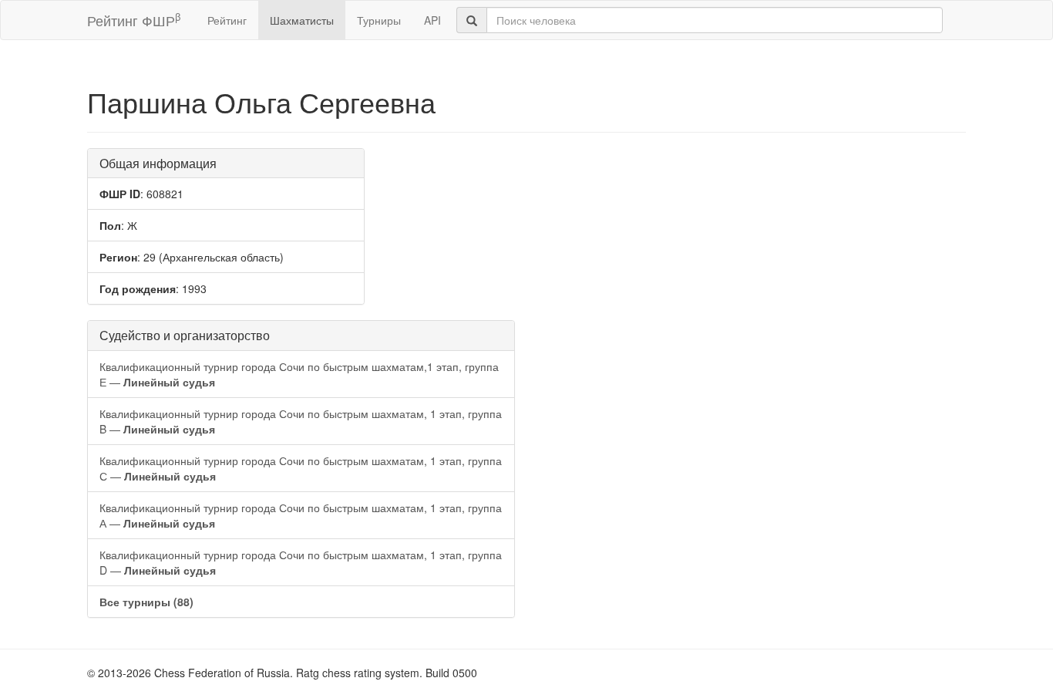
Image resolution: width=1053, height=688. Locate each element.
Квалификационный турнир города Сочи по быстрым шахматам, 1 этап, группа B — (300, 421)
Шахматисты (302, 20)
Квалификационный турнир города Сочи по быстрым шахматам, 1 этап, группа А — (300, 515)
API (432, 20)
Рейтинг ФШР (133, 19)
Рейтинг (227, 20)
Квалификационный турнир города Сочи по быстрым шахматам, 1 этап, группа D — (300, 562)
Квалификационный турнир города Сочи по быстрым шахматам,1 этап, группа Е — (299, 374)
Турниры (379, 20)
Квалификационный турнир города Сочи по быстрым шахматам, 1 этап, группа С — (300, 468)
